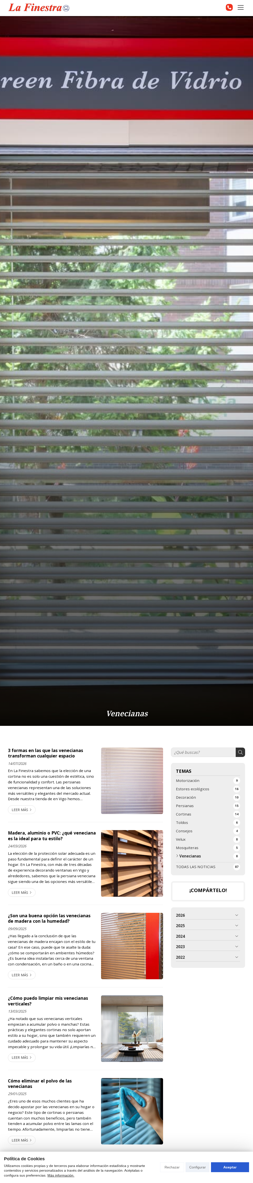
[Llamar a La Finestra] (229, 7)
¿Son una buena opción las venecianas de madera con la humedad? (49, 918)
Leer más (20, 809)
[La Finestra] (39, 7)
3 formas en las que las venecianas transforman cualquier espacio (45, 753)
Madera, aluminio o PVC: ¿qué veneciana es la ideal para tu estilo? (52, 835)
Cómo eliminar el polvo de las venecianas (40, 1083)
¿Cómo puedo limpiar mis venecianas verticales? (48, 1000)
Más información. (60, 1175)
